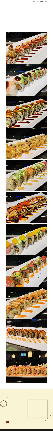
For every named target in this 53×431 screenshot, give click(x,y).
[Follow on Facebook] (6, 422)
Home (34, 1)
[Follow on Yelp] (8, 422)
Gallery (37, 1)
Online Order (41, 1)
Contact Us (45, 1)
